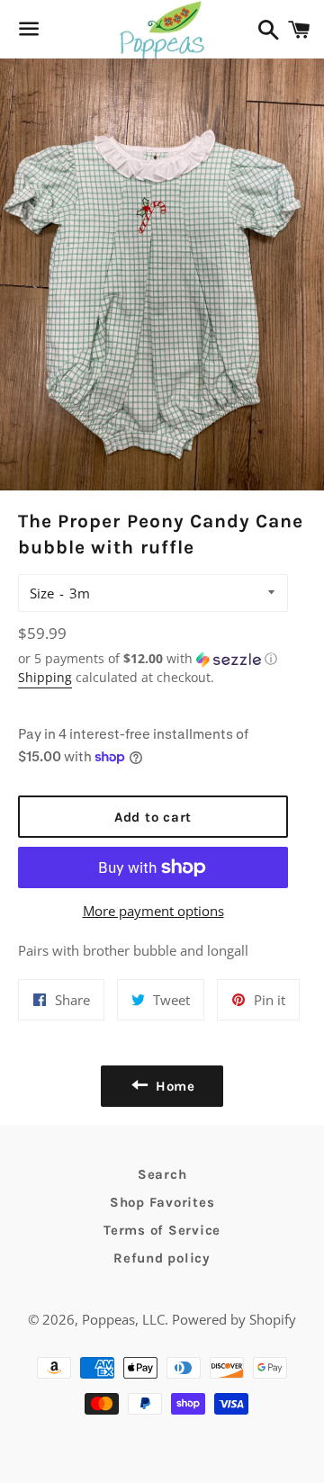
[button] (153, 659)
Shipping (45, 677)
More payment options (153, 911)
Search (162, 1174)
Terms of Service (162, 1230)
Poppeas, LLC (123, 1319)
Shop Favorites (162, 1202)
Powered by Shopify (234, 1319)
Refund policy (162, 1258)
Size (42, 593)
